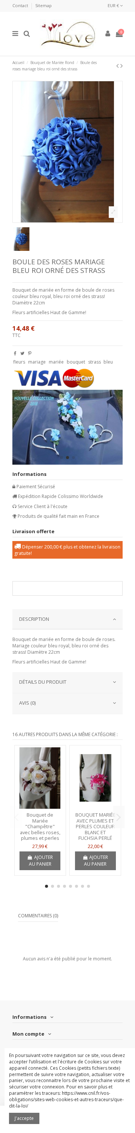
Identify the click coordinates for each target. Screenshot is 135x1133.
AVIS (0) (27, 702)
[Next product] (121, 65)
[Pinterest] (30, 353)
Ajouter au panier (41, 860)
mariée (56, 362)
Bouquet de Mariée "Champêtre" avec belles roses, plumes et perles (40, 826)
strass (94, 362)
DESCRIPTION (34, 619)
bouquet (76, 362)
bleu (108, 362)
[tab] (67, 619)
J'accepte (24, 1118)
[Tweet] (22, 353)
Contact (20, 5)
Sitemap (43, 5)
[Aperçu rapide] (40, 806)
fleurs (19, 362)
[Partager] (15, 353)
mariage (37, 362)
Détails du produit (42, 681)
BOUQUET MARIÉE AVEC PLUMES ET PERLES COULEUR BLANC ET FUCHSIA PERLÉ (95, 826)
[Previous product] (118, 65)
